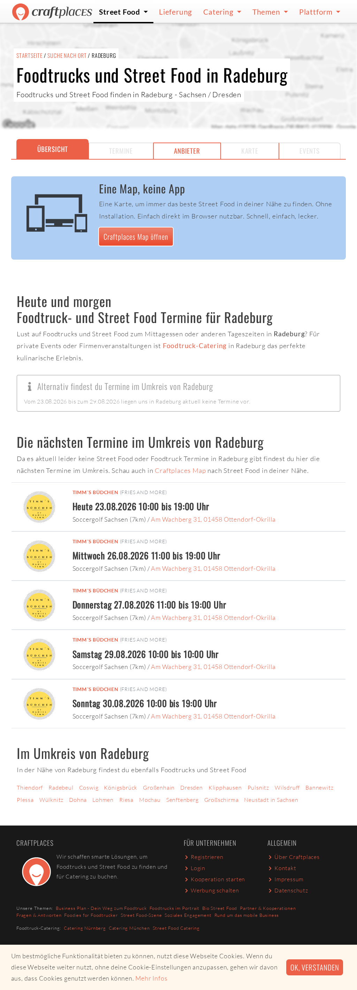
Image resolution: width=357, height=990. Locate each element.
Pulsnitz (258, 787)
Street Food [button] (120, 11)
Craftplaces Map (180, 470)
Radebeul (60, 787)
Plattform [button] (316, 11)
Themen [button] (267, 11)
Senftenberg (182, 799)
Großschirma (221, 799)
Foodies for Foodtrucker (90, 915)
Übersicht (52, 149)
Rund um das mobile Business (246, 915)
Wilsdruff (287, 787)
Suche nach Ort (66, 55)
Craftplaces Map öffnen (136, 236)
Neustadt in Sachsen (271, 799)
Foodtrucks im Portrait (175, 908)
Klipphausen (225, 787)
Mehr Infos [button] (151, 978)
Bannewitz (319, 787)
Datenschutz (291, 890)
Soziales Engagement (188, 915)
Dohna (78, 799)
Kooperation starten (218, 879)
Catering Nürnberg (85, 928)
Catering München (129, 928)
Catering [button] (219, 11)
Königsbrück (120, 787)
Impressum (289, 879)
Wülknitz (51, 799)
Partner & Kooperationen (268, 908)
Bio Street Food (219, 908)
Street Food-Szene (141, 915)
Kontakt (285, 868)
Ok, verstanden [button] (314, 967)
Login (198, 868)
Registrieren (207, 856)
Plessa (25, 799)
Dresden (191, 787)
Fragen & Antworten (38, 915)
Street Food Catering (176, 928)
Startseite (29, 55)
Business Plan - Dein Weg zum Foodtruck (101, 908)
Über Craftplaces (297, 856)
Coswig (89, 787)
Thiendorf (30, 787)
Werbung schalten (215, 890)
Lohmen (103, 799)
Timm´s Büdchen (96, 492)
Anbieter (187, 151)
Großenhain (159, 787)
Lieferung (175, 11)
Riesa (126, 799)
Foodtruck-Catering (195, 345)
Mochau (150, 799)
